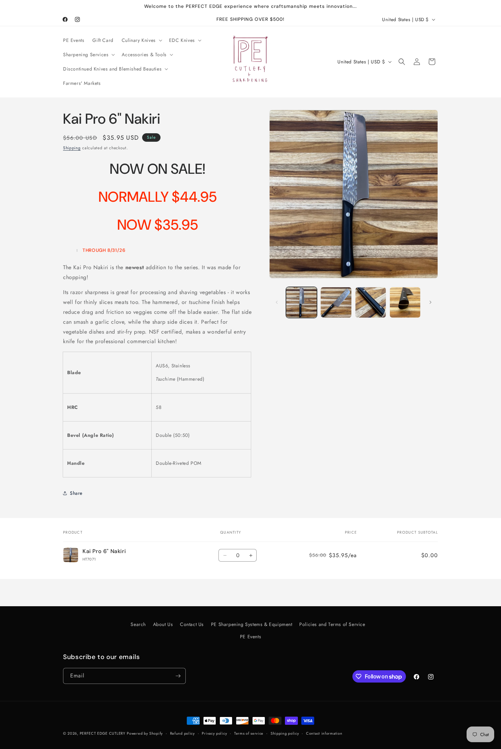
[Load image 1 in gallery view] (301, 302)
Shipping (72, 148)
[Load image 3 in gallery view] (370, 302)
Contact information (324, 733)
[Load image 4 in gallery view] (405, 302)
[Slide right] (430, 302)
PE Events (250, 636)
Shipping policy (285, 733)
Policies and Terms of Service (332, 624)
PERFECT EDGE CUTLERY (102, 733)
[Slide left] (276, 302)
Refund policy (182, 733)
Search (138, 624)
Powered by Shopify (145, 733)
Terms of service (248, 733)
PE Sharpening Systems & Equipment (251, 624)
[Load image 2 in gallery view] (335, 302)
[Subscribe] (177, 676)
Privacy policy (214, 733)
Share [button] (76, 493)
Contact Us (192, 624)
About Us (163, 624)
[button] (141, 40)
